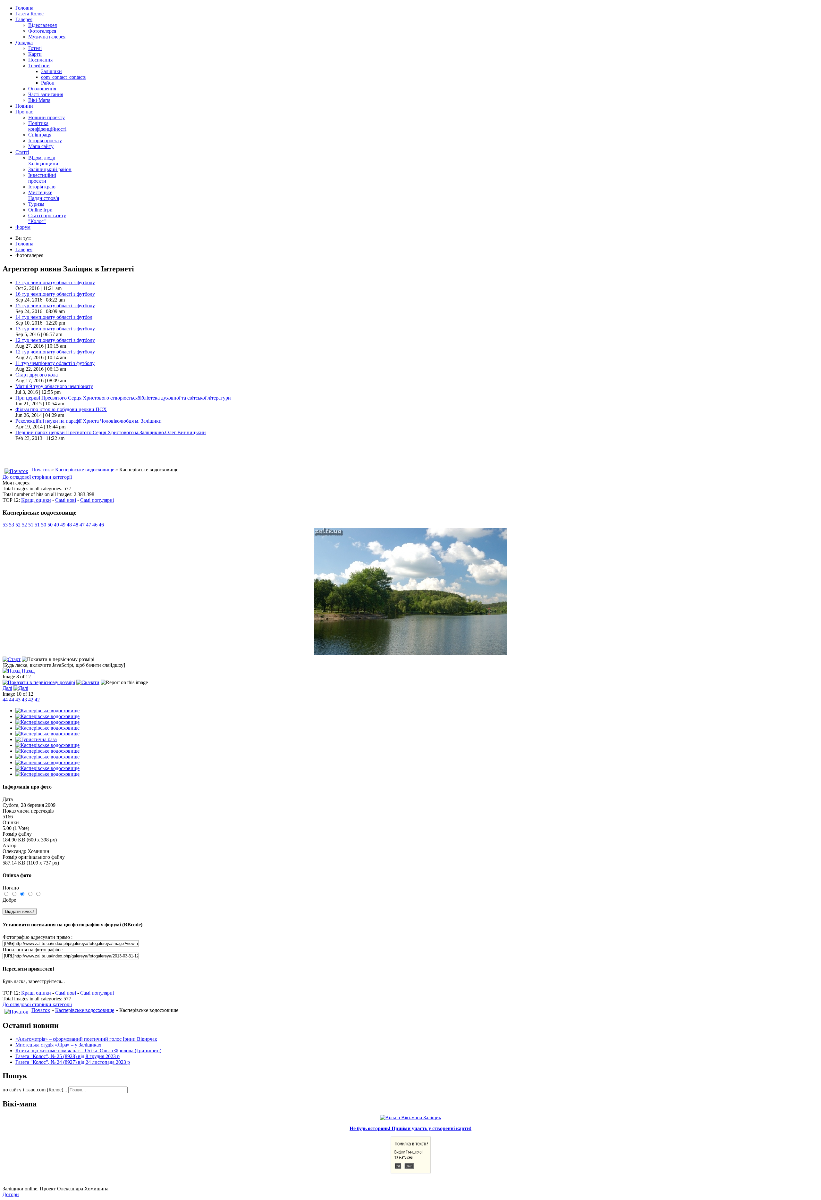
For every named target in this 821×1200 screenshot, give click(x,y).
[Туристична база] (36, 739)
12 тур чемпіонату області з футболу (55, 340)
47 (82, 524)
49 (56, 524)
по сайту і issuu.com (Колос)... (35, 1089)
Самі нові (65, 500)
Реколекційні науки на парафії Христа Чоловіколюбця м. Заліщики (88, 421)
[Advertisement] (78, 456)
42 (30, 699)
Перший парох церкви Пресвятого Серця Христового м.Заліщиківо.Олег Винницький (110, 432)
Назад (28, 671)
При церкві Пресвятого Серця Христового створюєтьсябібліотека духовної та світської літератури (123, 398)
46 (94, 524)
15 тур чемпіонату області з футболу (55, 305)
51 (30, 524)
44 (5, 699)
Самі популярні (97, 500)
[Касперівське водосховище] (47, 710)
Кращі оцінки (36, 500)
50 (43, 524)
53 (5, 524)
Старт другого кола (36, 374)
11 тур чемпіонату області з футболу (55, 363)
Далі (7, 688)
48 (69, 524)
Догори (11, 1194)
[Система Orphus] (411, 1171)
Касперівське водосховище (84, 469)
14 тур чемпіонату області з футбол (53, 317)
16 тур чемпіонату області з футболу (55, 294)
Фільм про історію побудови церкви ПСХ (61, 409)
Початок (40, 469)
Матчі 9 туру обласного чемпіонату (54, 386)
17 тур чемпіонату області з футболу (55, 282)
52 (18, 524)
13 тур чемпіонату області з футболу (55, 328)
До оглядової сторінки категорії (37, 477)
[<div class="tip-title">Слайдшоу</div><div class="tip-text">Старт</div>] (12, 659)
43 (18, 699)
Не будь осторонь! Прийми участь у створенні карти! (410, 1128)
